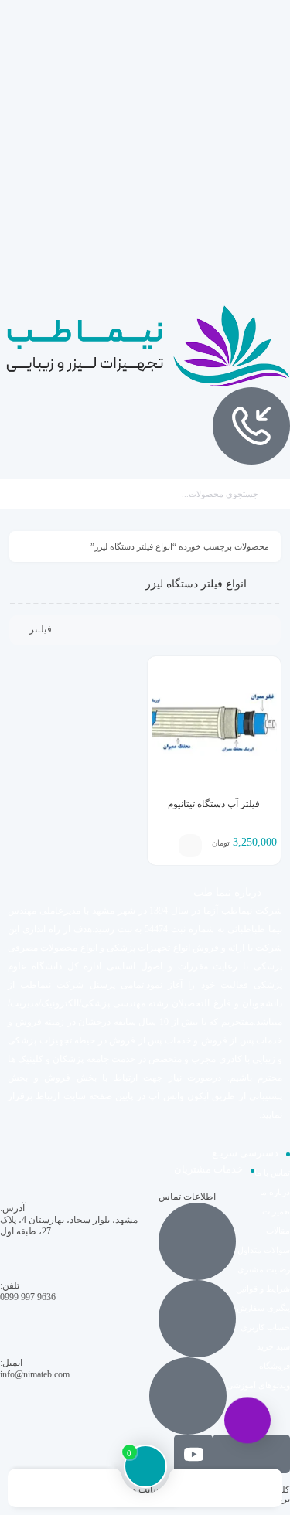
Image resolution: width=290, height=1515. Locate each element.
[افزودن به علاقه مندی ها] (167, 845)
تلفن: (9, 1285)
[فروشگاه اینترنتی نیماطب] (145, 346)
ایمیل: (11, 1362)
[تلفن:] (197, 1318)
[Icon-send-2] (270, 1454)
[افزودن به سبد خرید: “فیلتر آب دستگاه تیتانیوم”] (190, 845)
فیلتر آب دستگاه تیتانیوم (214, 803)
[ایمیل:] (188, 1396)
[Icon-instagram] (232, 1454)
